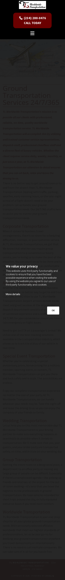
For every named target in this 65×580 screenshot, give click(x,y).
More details (13, 294)
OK (53, 310)
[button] (32, 20)
